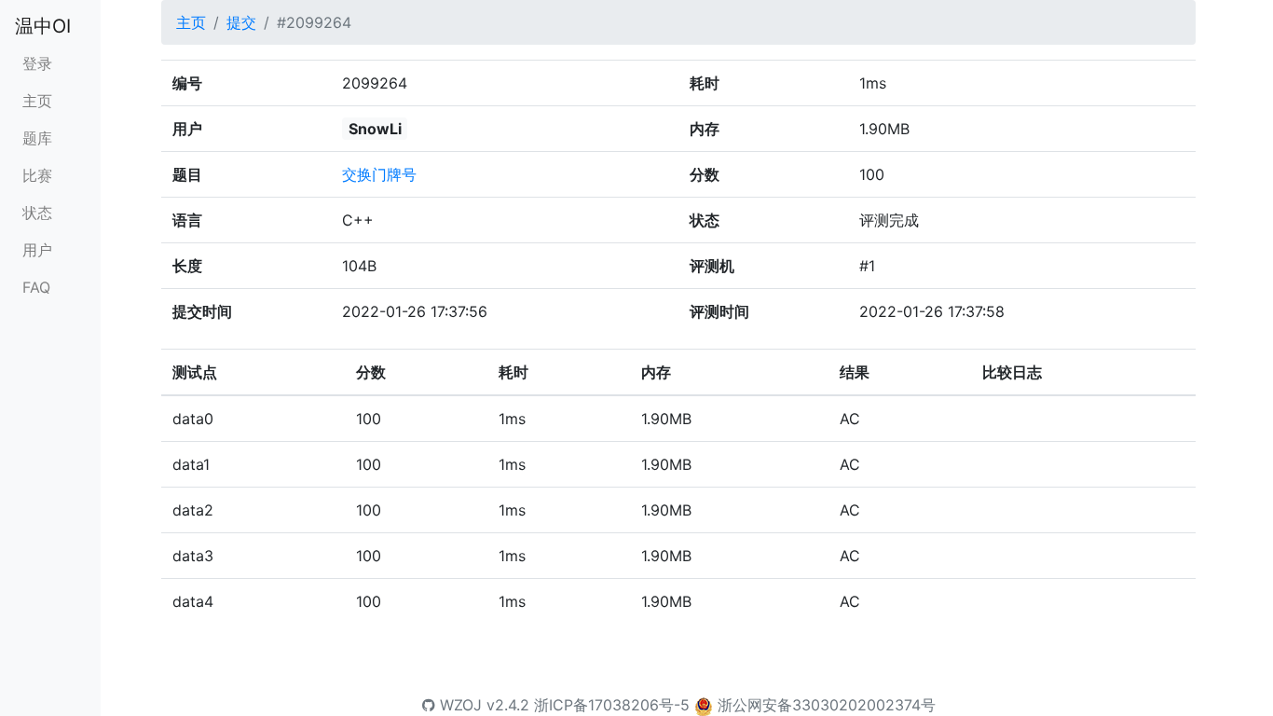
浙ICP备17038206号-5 (612, 704)
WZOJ (458, 704)
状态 (37, 212)
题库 (37, 138)
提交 (241, 22)
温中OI (43, 26)
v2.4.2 (507, 704)
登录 (37, 63)
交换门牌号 (379, 174)
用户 (37, 250)
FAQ (36, 287)
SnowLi (375, 128)
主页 (37, 100)
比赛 (37, 175)
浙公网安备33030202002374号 (827, 704)
